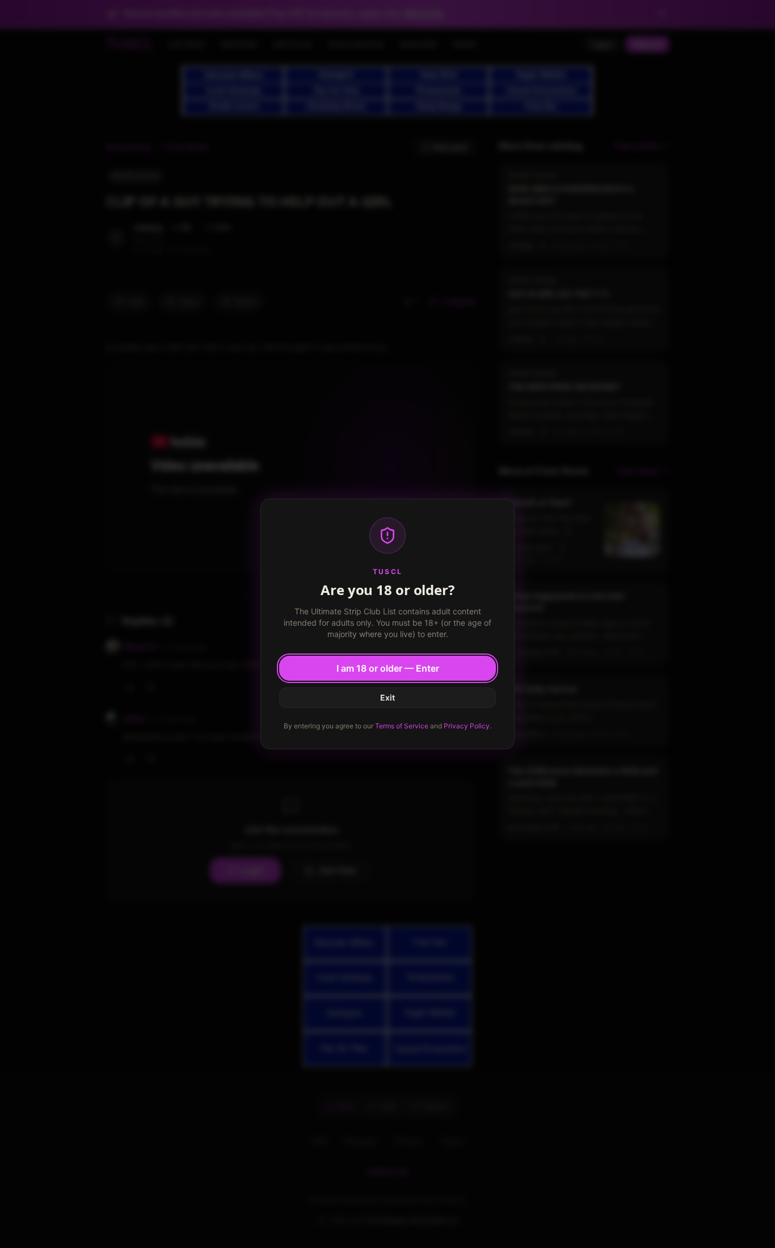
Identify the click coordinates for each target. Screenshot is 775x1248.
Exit (387, 697)
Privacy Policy (467, 726)
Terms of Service (401, 726)
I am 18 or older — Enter (387, 668)
